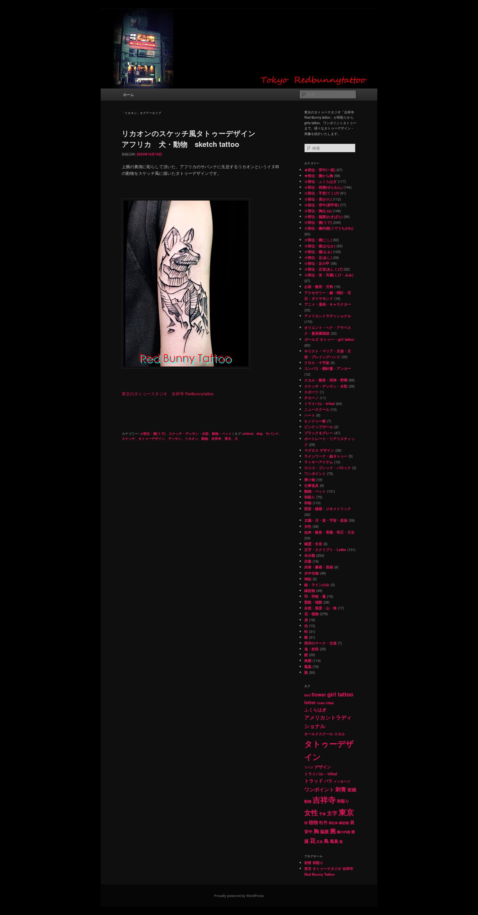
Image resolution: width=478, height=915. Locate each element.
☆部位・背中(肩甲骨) (321, 204)
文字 (332, 813)
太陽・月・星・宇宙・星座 (325, 520)
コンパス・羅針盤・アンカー (327, 368)
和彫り (309, 497)
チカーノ (311, 397)
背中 (308, 831)
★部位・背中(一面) (319, 169)
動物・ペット (222, 433)
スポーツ (311, 391)
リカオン (191, 438)
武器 (307, 561)
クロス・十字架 (316, 362)
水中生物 (311, 573)
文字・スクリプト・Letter (325, 549)
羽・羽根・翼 (315, 596)
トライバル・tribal (319, 403)
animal (248, 433)
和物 (307, 502)
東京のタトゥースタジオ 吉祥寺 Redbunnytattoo (168, 393)
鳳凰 (307, 666)
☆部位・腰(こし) (318, 239)
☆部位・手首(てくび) (321, 193)
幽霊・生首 (313, 543)
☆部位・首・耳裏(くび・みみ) (328, 274)
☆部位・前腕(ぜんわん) (323, 187)
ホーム (128, 94)
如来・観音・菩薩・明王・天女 (329, 532)
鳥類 (307, 660)
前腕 (351, 789)
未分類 (309, 555)
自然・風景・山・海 (320, 607)
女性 (307, 526)
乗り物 (309, 479)
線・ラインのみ (316, 584)
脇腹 (324, 831)
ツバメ (308, 767)
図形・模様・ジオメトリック (327, 508)
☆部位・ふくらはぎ (320, 181)
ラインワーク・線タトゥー (325, 456)
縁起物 (309, 590)
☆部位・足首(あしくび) (323, 269)
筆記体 (333, 823)
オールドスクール (318, 733)
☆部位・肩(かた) (318, 199)
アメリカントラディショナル (327, 315)
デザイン (323, 767)
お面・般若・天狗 (318, 286)
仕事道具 (311, 485)
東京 (228, 438)
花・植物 (311, 613)
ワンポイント (315, 473)
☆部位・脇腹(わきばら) (323, 216)
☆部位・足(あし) (318, 257)
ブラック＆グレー (318, 432)
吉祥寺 (216, 438)
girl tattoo (340, 694)
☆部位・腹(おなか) (319, 245)
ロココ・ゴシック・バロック (327, 467)
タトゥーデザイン (151, 438)
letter (310, 702)
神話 (307, 578)
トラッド (313, 780)
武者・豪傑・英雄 (318, 567)
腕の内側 (343, 832)
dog (259, 433)
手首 (322, 814)
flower (318, 694)
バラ (328, 781)
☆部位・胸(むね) (318, 210)
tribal (330, 702)
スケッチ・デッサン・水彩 (189, 433)
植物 (313, 822)
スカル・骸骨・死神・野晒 (325, 380)
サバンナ (272, 433)
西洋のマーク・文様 (320, 643)
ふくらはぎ (315, 710)
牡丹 (323, 822)
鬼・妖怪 (311, 648)
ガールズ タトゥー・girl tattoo (329, 339)
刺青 (340, 789)
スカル (339, 733)
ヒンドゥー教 (315, 420)
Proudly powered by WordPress (239, 895)
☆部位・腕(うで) (152, 433)
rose (320, 702)
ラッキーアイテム (318, 461)
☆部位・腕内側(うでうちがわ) (328, 228)
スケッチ (128, 438)
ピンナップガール (318, 426)
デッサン (174, 438)
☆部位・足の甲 (316, 263)
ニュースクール (316, 409)
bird (307, 695)
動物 (204, 438)
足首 (320, 841)
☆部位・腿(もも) (318, 251)
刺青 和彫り (313, 862)
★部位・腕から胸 (318, 175)
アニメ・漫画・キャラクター (327, 304)
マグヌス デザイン (319, 450)
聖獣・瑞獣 (313, 602)
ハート (309, 415)
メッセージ (342, 781)
